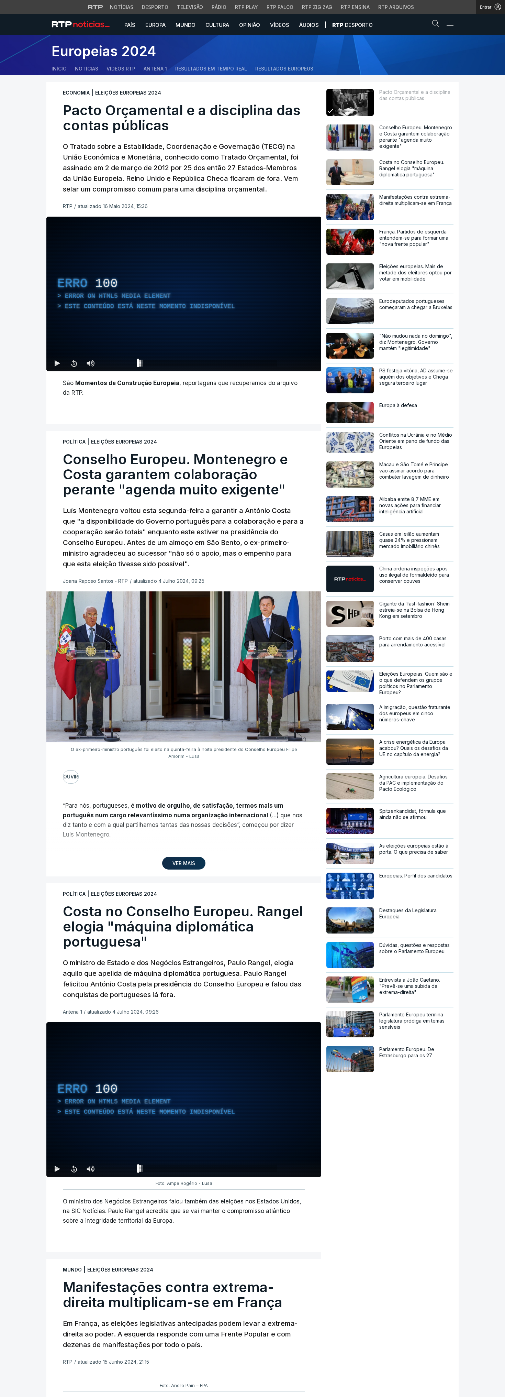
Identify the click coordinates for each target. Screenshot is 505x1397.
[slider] (208, 364)
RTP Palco (280, 7)
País (129, 25)
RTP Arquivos (396, 7)
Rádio (219, 7)
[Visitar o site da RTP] (95, 7)
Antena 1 (155, 69)
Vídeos (279, 25)
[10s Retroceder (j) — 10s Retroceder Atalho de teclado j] (74, 363)
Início (59, 69)
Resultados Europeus (284, 69)
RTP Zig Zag (317, 7)
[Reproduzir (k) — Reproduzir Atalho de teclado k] (57, 363)
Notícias (121, 7)
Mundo (185, 25)
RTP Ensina (355, 7)
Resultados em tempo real (211, 69)
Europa (155, 25)
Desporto (155, 7)
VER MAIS (183, 863)
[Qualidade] (293, 363)
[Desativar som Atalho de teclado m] (90, 363)
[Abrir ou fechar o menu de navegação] (447, 24)
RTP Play (246, 7)
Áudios (309, 25)
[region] (183, 294)
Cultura (217, 25)
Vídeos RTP (120, 69)
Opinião (249, 25)
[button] (437, 24)
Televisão (190, 7)
